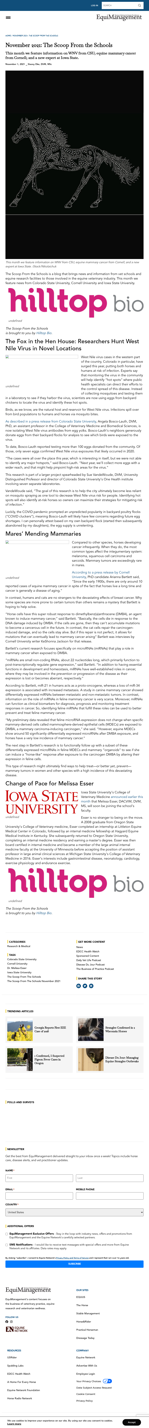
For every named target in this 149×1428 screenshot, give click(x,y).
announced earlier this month (112, 799)
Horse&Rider (83, 1322)
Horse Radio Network (19, 1399)
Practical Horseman (87, 1330)
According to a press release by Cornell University (101, 574)
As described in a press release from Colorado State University (50, 421)
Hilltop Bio (43, 333)
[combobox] (119, 5)
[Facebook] (6, 1321)
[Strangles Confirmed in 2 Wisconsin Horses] (91, 1029)
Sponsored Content (87, 956)
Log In (94, 5)
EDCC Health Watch (87, 952)
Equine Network (85, 1358)
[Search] (140, 5)
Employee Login (85, 1374)
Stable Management (88, 1314)
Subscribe (74, 1264)
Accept (132, 1422)
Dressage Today (85, 1338)
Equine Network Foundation (23, 1390)
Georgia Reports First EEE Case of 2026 (50, 1029)
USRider (12, 1358)
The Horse (82, 1305)
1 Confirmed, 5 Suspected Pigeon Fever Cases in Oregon (49, 1059)
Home (8, 35)
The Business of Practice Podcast (95, 969)
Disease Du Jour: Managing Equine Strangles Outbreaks (122, 1059)
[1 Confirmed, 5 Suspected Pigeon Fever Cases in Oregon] (20, 1059)
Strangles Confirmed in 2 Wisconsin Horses (120, 1029)
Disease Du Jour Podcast (90, 965)
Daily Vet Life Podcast (88, 960)
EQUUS (80, 1297)
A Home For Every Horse (21, 1382)
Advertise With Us (86, 1366)
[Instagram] (11, 1321)
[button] (78, 986)
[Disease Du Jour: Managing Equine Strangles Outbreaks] (91, 1059)
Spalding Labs (15, 1366)
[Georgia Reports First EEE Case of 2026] (20, 1029)
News (79, 947)
